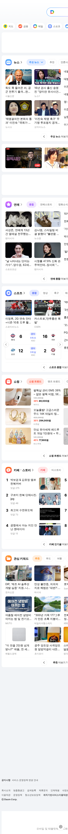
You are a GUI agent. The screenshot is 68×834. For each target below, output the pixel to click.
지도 (11, 26)
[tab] (36, 62)
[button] (14, 62)
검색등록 (31, 790)
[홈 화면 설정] (60, 826)
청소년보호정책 (32, 795)
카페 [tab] (42, 469)
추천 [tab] (52, 62)
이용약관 (6, 795)
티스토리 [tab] (56, 469)
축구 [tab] (56, 292)
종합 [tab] (31, 204)
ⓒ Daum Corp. (9, 799)
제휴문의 (43, 790)
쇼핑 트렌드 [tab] (35, 381)
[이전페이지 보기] (6, 344)
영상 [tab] (45, 292)
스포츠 (56, 26)
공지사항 (6, 780)
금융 (25, 26)
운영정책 (17, 795)
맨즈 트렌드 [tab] (54, 381)
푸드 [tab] (48, 558)
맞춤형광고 (18, 790)
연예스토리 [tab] (46, 204)
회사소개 (6, 790)
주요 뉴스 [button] (33, 61)
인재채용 (55, 790)
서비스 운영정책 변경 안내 (25, 780)
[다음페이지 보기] (60, 344)
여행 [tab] (59, 558)
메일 (40, 26)
